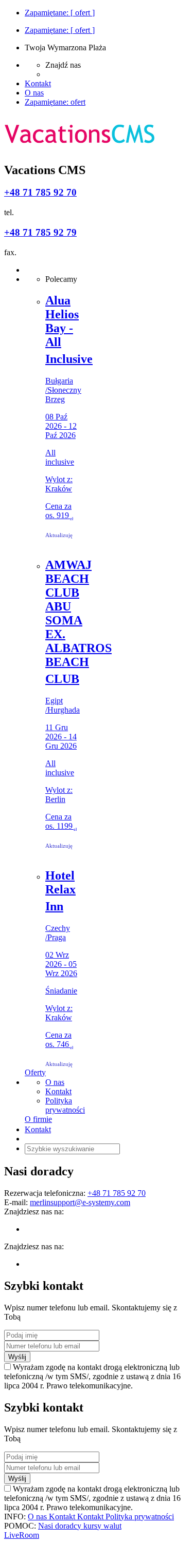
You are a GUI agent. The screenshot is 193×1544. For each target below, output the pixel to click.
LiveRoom (21, 1535)
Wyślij (17, 1357)
